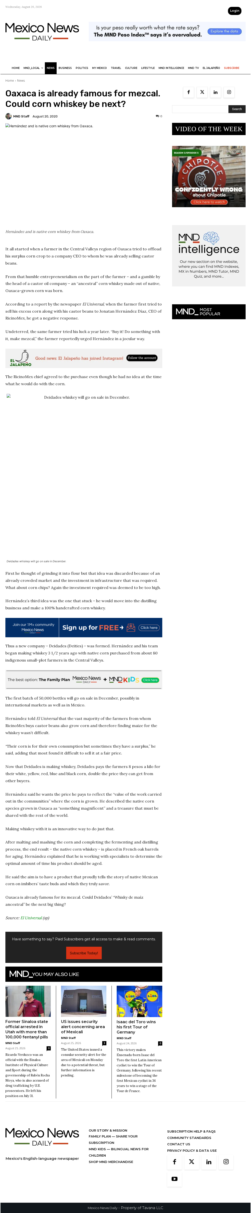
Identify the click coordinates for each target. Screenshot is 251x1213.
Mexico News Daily (102, 1208)
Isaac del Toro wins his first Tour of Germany (136, 1027)
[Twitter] (202, 92)
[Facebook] (188, 92)
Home (9, 80)
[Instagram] (229, 92)
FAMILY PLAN (100, 1136)
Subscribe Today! (84, 953)
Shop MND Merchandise (111, 1162)
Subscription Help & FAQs (191, 1131)
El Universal (31, 917)
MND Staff (21, 116)
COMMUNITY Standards (189, 1138)
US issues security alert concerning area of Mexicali (83, 1026)
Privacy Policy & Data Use (192, 1150)
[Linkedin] (215, 92)
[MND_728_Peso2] (167, 45)
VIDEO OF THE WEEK (209, 129)
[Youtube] (174, 1179)
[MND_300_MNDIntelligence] (209, 290)
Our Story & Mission (108, 1130)
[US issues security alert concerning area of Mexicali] (83, 1001)
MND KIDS (98, 1149)
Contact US (178, 1144)
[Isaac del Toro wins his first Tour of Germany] (139, 1001)
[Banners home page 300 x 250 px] (209, 211)
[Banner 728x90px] (83, 679)
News (21, 80)
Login (234, 11)
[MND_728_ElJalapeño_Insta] (83, 358)
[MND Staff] (9, 116)
